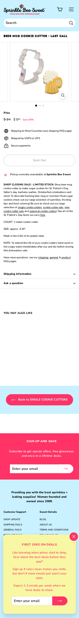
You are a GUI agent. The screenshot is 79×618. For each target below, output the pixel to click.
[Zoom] (63, 95)
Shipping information (18, 274)
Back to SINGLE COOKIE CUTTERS (42, 400)
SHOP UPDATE (12, 519)
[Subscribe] (59, 600)
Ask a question (13, 283)
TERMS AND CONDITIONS (54, 529)
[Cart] (60, 9)
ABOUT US (46, 524)
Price (7, 113)
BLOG (43, 519)
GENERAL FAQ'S (13, 529)
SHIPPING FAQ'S (13, 524)
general (54, 257)
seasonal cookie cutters (43, 211)
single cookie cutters (30, 207)
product (66, 257)
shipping (43, 257)
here (42, 215)
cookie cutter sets (53, 207)
